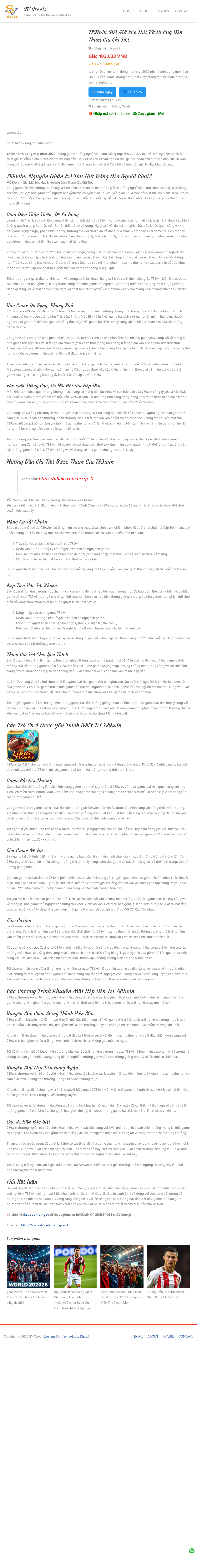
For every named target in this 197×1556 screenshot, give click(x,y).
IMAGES (163, 11)
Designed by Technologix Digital (66, 1336)
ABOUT (144, 11)
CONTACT (182, 11)
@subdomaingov (36, 1214)
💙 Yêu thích (132, 92)
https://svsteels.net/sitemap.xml (44, 1225)
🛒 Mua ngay (102, 92)
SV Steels (35, 9)
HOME (128, 11)
